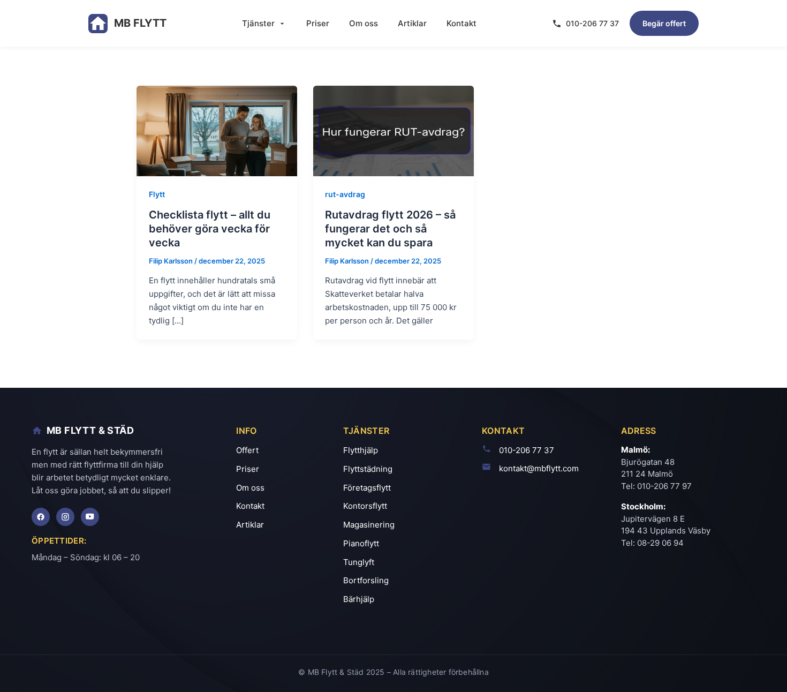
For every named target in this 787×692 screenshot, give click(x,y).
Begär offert (664, 23)
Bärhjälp (358, 599)
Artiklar (412, 23)
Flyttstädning (367, 469)
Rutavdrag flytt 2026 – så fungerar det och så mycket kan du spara (390, 228)
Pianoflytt (361, 543)
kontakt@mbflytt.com (539, 468)
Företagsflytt (367, 488)
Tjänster (258, 23)
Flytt (157, 194)
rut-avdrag (345, 194)
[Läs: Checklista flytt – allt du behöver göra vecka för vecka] (217, 130)
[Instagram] (65, 517)
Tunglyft (358, 562)
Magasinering (369, 525)
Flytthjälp (360, 450)
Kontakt (461, 23)
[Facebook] (41, 517)
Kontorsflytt (365, 506)
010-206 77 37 (592, 23)
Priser (317, 23)
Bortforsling (366, 580)
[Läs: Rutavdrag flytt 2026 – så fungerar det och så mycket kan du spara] (393, 130)
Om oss (363, 23)
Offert (247, 450)
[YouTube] (90, 517)
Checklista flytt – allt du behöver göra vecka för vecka (209, 228)
